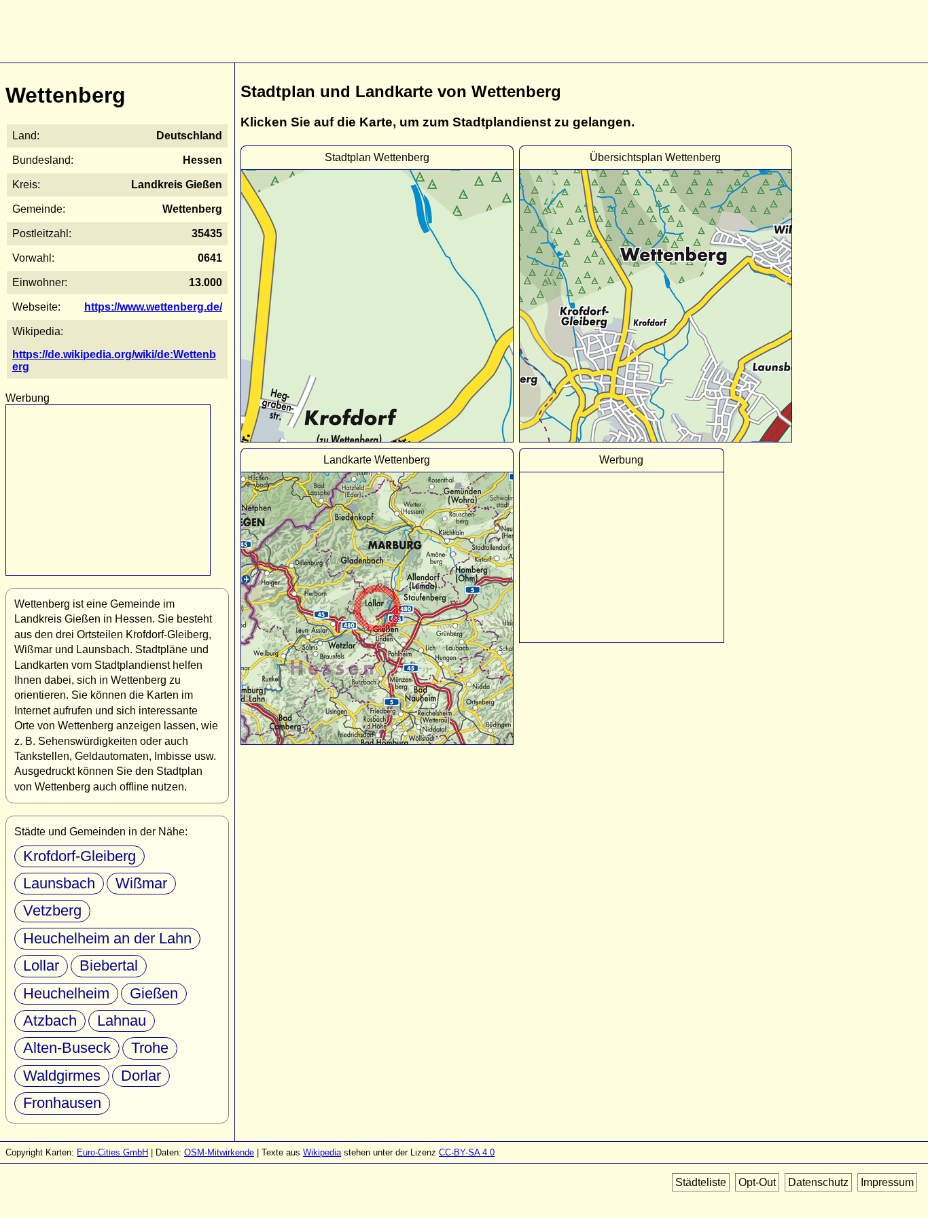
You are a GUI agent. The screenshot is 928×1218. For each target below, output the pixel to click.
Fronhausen (62, 1102)
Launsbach (59, 883)
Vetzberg (52, 910)
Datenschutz (818, 1182)
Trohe (149, 1047)
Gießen (154, 993)
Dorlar (141, 1075)
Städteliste (700, 1182)
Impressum (887, 1182)
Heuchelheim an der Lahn (107, 938)
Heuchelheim (66, 993)
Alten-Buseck (67, 1047)
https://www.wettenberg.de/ (153, 307)
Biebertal (108, 965)
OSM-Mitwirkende (219, 1152)
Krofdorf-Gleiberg (79, 856)
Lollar (41, 965)
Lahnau (121, 1020)
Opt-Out (757, 1182)
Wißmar (141, 883)
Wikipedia (322, 1152)
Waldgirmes (62, 1075)
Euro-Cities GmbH (112, 1152)
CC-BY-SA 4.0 (467, 1152)
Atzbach (50, 1020)
